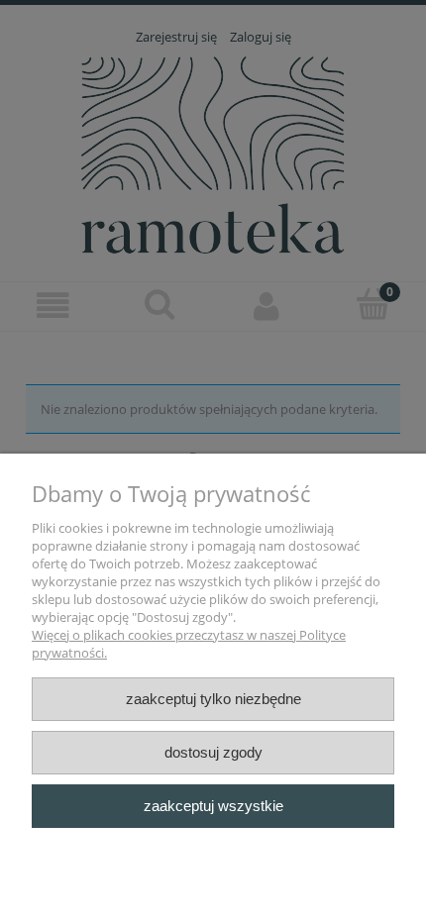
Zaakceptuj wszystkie (213, 805)
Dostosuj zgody (213, 752)
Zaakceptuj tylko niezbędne (213, 698)
